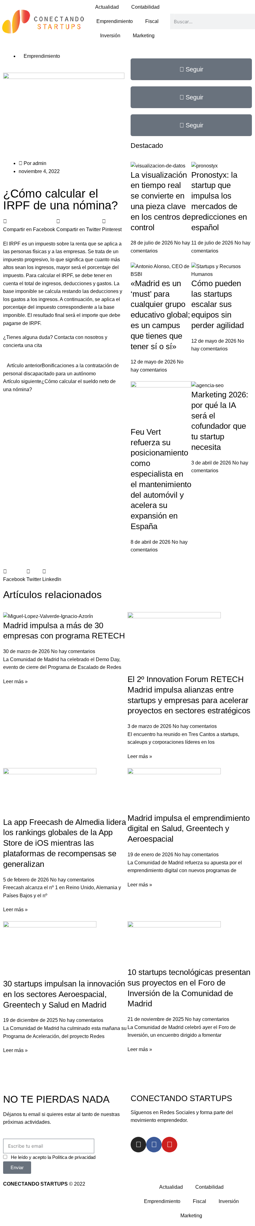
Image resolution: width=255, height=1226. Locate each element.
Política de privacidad (73, 1157)
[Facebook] (154, 1144)
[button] (29, 225)
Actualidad (107, 7)
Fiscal (152, 21)
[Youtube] (169, 1144)
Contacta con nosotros (79, 337)
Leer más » (15, 681)
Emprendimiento (114, 21)
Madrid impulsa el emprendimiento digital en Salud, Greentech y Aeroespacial (189, 828)
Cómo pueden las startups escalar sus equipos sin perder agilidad (217, 304)
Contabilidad (145, 7)
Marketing (144, 35)
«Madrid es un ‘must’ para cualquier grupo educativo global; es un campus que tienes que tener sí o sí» (160, 315)
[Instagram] (138, 1144)
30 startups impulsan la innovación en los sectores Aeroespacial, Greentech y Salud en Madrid (64, 994)
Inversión (110, 35)
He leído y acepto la (53, 1157)
